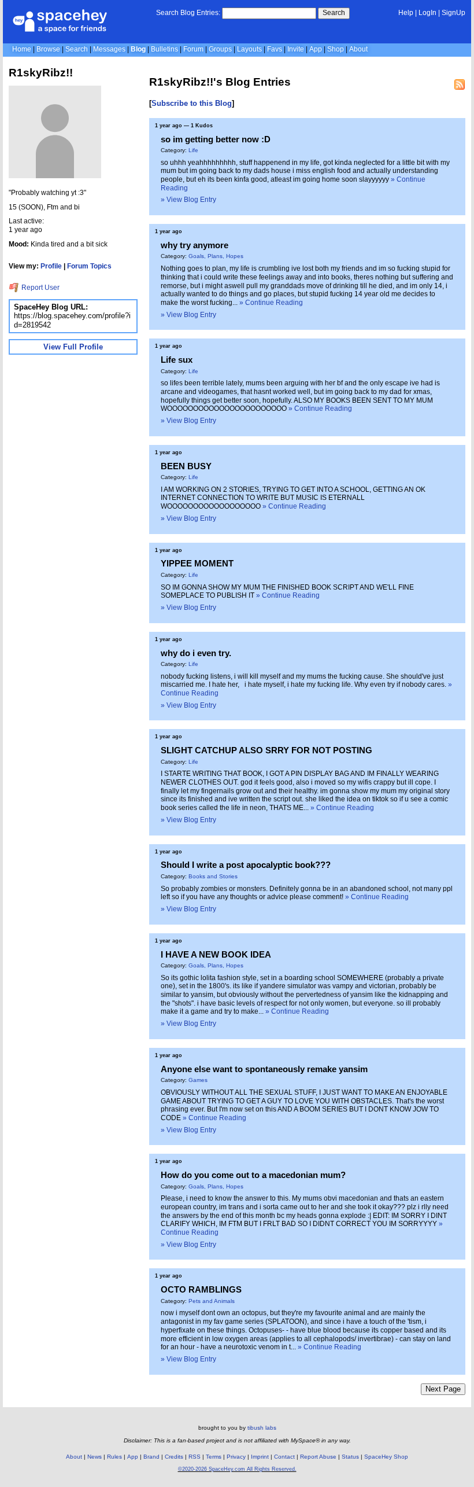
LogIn (427, 13)
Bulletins (164, 49)
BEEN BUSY (186, 466)
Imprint (260, 1456)
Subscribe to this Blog (191, 103)
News (94, 1456)
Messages (109, 49)
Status (350, 1456)
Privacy (236, 1456)
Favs (274, 49)
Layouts (249, 49)
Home (21, 49)
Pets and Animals (211, 1301)
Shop (335, 49)
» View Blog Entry (188, 200)
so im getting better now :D (216, 139)
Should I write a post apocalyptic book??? (246, 865)
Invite (295, 49)
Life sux (176, 360)
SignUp (453, 13)
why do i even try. (196, 653)
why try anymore (194, 245)
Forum (193, 49)
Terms (213, 1456)
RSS (194, 1456)
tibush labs (261, 1428)
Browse (48, 49)
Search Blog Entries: (188, 13)
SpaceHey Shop (386, 1456)
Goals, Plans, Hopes (215, 256)
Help (405, 13)
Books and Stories (213, 876)
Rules (114, 1456)
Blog (138, 49)
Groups (220, 49)
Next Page (443, 1389)
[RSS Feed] (459, 84)
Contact (284, 1456)
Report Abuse (318, 1456)
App (315, 49)
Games (198, 1080)
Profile (51, 266)
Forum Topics (89, 266)
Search (334, 13)
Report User (40, 288)
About (358, 49)
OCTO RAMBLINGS (201, 1289)
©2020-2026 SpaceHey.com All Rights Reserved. (237, 1469)
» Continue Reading (271, 303)
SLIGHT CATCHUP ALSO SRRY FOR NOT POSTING (266, 750)
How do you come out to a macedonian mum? (253, 1175)
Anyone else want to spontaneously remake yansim (264, 1069)
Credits (174, 1456)
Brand (151, 1456)
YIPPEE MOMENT (197, 563)
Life (193, 150)
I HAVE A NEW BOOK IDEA (216, 954)
